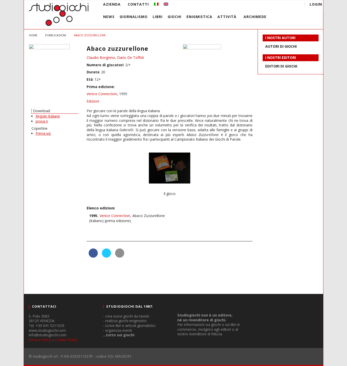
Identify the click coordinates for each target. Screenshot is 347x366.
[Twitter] (275, 5)
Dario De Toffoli (130, 57)
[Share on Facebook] (93, 256)
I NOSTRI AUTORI (280, 37)
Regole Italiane (48, 116)
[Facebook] (256, 5)
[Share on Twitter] (106, 256)
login (316, 4)
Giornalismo (134, 16)
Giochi (174, 16)
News (109, 16)
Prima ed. (43, 133)
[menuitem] (156, 4)
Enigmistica (199, 16)
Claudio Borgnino (101, 57)
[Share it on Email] (119, 256)
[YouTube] (266, 5)
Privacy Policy (40, 339)
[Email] (284, 5)
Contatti (138, 4)
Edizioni (93, 101)
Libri (158, 16)
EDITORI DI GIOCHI (281, 66)
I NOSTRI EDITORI (280, 57)
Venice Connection (102, 93)
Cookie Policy (66, 339)
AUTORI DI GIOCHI (281, 46)
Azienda (112, 4)
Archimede (255, 16)
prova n (42, 121)
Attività (226, 16)
